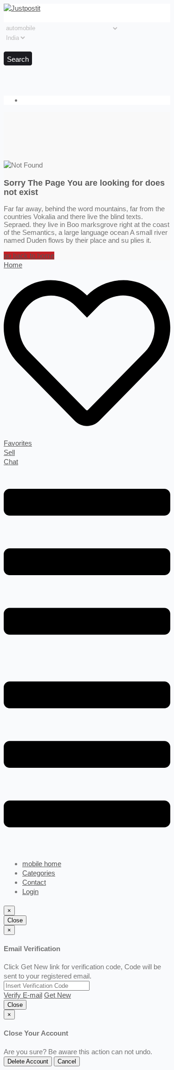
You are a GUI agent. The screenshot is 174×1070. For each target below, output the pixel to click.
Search (18, 59)
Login (30, 891)
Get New (57, 995)
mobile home (41, 864)
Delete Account (27, 1061)
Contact (34, 882)
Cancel (67, 1061)
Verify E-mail (23, 995)
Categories (38, 873)
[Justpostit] (22, 8)
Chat (11, 462)
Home (13, 265)
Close (15, 920)
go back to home (29, 255)
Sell (9, 452)
